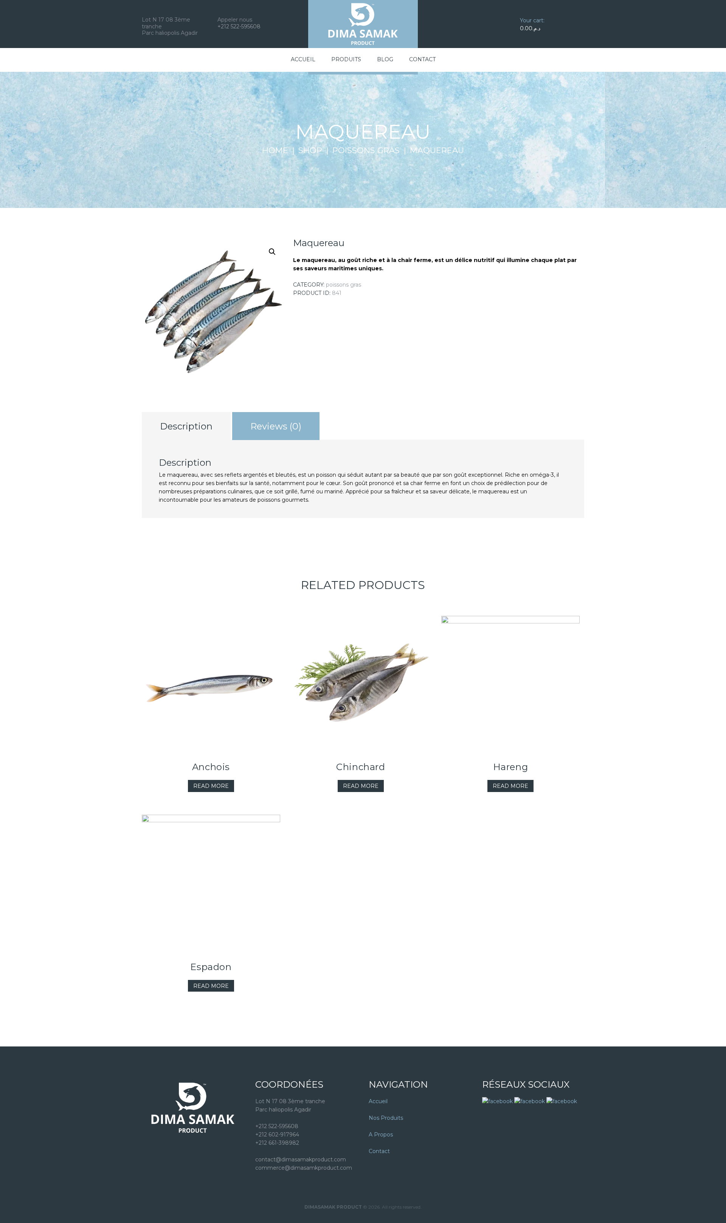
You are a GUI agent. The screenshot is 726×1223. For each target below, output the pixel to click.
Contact (379, 1151)
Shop (310, 150)
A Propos (381, 1134)
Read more (211, 786)
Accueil (378, 1101)
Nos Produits (386, 1117)
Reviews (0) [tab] (275, 426)
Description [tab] (186, 426)
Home (275, 150)
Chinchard (360, 766)
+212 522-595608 (239, 26)
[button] (272, 252)
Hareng (510, 766)
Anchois (211, 766)
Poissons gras (366, 150)
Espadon (210, 966)
